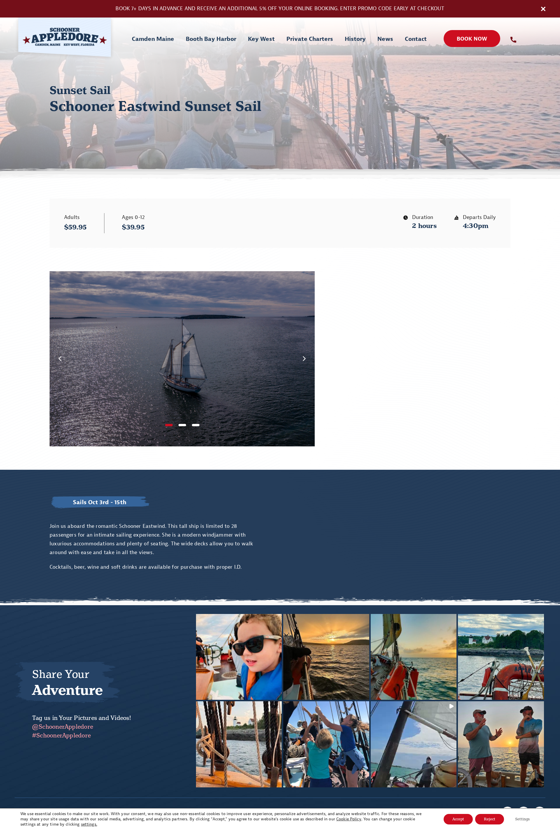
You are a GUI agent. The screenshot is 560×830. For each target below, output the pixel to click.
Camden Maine (153, 39)
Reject (489, 819)
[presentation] (60, 359)
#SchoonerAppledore (61, 735)
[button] (169, 425)
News (385, 39)
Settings (522, 819)
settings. (89, 824)
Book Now (472, 39)
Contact (416, 39)
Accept (458, 819)
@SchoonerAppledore (62, 726)
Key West (261, 39)
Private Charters (309, 39)
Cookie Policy (348, 819)
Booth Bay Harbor (211, 39)
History (355, 39)
